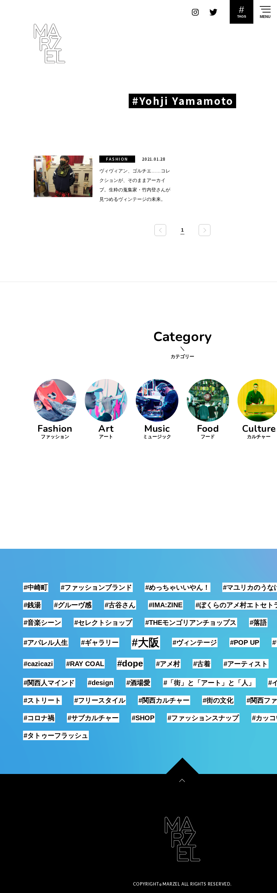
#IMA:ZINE (165, 605)
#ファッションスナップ (203, 718)
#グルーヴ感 (73, 605)
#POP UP (244, 642)
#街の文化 (218, 700)
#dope (130, 663)
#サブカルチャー (93, 718)
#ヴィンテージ (195, 642)
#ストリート (42, 700)
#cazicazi (38, 663)
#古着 (201, 663)
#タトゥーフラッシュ (56, 735)
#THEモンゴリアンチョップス (190, 622)
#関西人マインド (49, 682)
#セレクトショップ (103, 622)
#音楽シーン (42, 622)
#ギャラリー (100, 642)
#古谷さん (120, 605)
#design (100, 682)
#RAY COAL (85, 663)
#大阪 (145, 642)
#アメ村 (168, 663)
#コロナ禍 (39, 718)
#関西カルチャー (164, 700)
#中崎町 (36, 587)
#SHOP (143, 718)
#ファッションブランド (96, 587)
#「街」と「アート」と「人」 (209, 682)
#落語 (258, 622)
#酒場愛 (138, 682)
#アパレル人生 (46, 642)
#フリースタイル (99, 700)
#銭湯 (32, 605)
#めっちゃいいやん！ (177, 587)
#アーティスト (246, 663)
